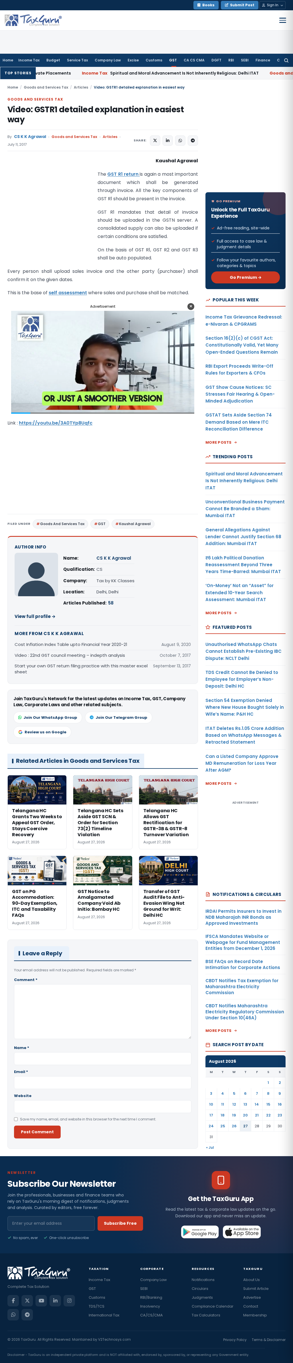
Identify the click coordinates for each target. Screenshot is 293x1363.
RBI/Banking (151, 1297)
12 (234, 1104)
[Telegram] (27, 1314)
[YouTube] (41, 1300)
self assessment (68, 292)
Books (208, 5)
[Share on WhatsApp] (180, 140)
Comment (25, 979)
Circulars (200, 1288)
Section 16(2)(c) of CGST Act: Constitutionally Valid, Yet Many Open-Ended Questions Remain (241, 345)
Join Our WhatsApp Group (50, 717)
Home (8, 60)
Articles (81, 87)
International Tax (104, 1315)
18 (223, 1115)
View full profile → (35, 616)
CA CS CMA (194, 60)
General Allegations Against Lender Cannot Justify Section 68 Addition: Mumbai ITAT (243, 537)
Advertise (252, 1297)
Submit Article (256, 1288)
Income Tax (28, 60)
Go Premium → (246, 277)
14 (257, 1104)
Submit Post (242, 5)
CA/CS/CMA (151, 1315)
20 (245, 1115)
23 (280, 1115)
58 (111, 603)
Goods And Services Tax (62, 523)
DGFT (216, 60)
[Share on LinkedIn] (168, 140)
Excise (133, 60)
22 (268, 1115)
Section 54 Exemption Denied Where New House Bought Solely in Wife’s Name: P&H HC (244, 707)
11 (222, 1104)
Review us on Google (45, 732)
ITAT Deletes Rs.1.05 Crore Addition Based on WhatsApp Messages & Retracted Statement (244, 735)
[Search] (286, 60)
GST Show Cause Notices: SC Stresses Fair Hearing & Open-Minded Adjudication (240, 394)
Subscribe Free (120, 1223)
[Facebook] (13, 1300)
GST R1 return (123, 174)
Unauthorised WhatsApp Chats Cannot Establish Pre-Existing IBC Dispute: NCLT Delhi (243, 651)
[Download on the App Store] (242, 1231)
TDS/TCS (96, 1306)
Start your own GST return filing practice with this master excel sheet (81, 669)
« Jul (210, 1147)
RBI (231, 60)
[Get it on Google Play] (200, 1231)
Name (21, 1047)
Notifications (203, 1279)
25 (222, 1126)
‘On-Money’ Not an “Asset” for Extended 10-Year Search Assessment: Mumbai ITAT (239, 593)
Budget (53, 60)
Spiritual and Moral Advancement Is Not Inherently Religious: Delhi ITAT (124, 73)
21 (257, 1115)
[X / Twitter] (27, 1300)
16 (280, 1104)
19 (234, 1115)
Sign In (272, 5)
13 (245, 1104)
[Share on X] (155, 140)
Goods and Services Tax (46, 87)
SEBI (245, 60)
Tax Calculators (206, 1315)
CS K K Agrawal (30, 136)
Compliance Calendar (212, 1306)
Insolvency (150, 1306)
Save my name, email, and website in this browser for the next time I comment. (88, 1119)
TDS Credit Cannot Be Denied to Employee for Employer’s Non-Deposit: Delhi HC (241, 679)
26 (234, 1126)
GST (173, 60)
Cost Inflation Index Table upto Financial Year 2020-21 (71, 644)
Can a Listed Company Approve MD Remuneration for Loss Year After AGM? (241, 763)
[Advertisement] (50, 214)
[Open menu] (282, 20)
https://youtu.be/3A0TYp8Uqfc (55, 423)
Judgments (202, 1297)
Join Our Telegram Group (121, 717)
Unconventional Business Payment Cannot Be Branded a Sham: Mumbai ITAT (245, 509)
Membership (255, 1315)
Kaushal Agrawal (135, 523)
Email (21, 1071)
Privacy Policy (235, 1339)
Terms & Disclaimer (269, 1339)
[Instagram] (69, 1300)
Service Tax (77, 60)
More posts (218, 442)
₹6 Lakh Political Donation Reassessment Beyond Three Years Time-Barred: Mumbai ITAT (243, 565)
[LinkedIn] (55, 1300)
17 (211, 1115)
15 (268, 1104)
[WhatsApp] (13, 1314)
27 (245, 1126)
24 (211, 1126)
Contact (250, 1306)
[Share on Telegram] (193, 140)
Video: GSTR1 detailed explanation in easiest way (95, 114)
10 (211, 1104)
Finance (263, 60)
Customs (154, 60)
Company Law (108, 60)
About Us (251, 1279)
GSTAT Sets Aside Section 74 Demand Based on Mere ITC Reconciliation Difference (238, 422)
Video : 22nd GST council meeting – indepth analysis (70, 655)
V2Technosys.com (114, 1339)
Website (22, 1095)
